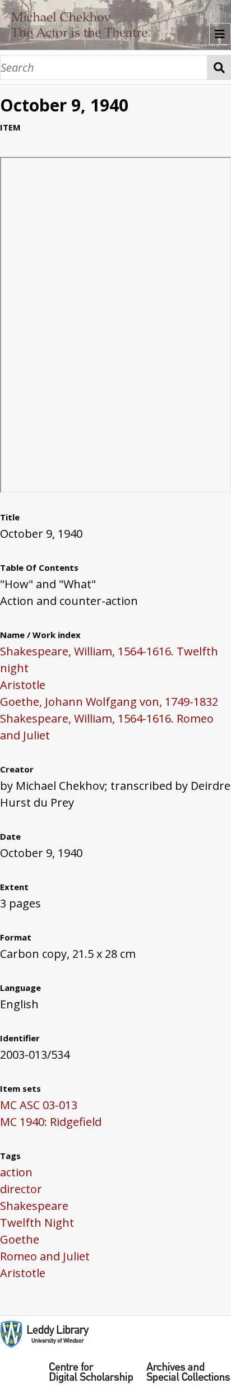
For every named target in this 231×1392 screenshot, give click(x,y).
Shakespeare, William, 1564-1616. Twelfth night (109, 660)
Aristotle (22, 684)
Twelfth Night (37, 1222)
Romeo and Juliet (45, 1256)
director (21, 1189)
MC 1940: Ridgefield (50, 1121)
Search (219, 67)
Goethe (19, 1239)
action (16, 1172)
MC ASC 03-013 (38, 1104)
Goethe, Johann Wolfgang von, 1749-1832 (109, 701)
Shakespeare (34, 1205)
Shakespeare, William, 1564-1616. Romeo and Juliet (107, 727)
